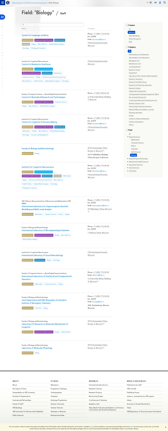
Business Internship (57, 415)
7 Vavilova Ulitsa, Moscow (98, 233)
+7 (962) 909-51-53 (101, 93)
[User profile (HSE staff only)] (160, 2)
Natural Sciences (134, 137)
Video (129, 408)
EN (150, 2)
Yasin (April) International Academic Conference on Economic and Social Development (106, 409)
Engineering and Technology (138, 158)
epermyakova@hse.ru (100, 205)
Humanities (132, 171)
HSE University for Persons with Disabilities (28, 411)
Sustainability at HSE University (24, 392)
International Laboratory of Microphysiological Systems (45, 230)
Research (93, 381)
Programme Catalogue (59, 389)
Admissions (55, 385)
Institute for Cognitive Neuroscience (38, 167)
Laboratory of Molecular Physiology (37, 348)
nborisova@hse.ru (99, 39)
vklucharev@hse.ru (99, 171)
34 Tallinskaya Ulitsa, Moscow (100, 209)
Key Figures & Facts (19, 389)
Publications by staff (134, 385)
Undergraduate (56, 392)
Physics (133, 146)
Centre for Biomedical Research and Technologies (43, 97)
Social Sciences (134, 168)
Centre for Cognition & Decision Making (39, 122)
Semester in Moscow (58, 411)
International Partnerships (22, 400)
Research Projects (95, 392)
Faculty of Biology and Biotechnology (38, 148)
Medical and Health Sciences (138, 162)
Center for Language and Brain (35, 35)
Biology (133, 155)
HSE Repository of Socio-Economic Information (144, 411)
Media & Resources (136, 381)
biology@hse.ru (98, 301)
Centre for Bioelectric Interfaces (36, 64)
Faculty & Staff (18, 404)
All (2, 17)
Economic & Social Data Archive (138, 404)
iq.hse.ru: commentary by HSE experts (140, 396)
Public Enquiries (18, 415)
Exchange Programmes (59, 400)
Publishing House (133, 392)
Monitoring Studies (96, 396)
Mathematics (135, 140)
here (91, 427)
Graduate (54, 396)
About (16, 381)
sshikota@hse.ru (98, 275)
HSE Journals (131, 389)
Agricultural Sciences (136, 165)
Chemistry (134, 149)
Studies (54, 381)
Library (129, 400)
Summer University (57, 404)
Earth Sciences (136, 152)
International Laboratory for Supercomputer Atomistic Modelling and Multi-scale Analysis (45, 208)
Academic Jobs (94, 404)
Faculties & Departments (21, 396)
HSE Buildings (17, 408)
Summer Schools (57, 408)
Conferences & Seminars (98, 400)
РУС (148, 2)
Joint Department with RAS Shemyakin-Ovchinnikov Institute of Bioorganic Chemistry (44, 301)
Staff (63, 13)
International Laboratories (98, 385)
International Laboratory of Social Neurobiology (42, 255)
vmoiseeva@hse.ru (99, 123)
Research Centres (95, 389)
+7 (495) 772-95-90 (101, 34)
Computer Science (137, 143)
